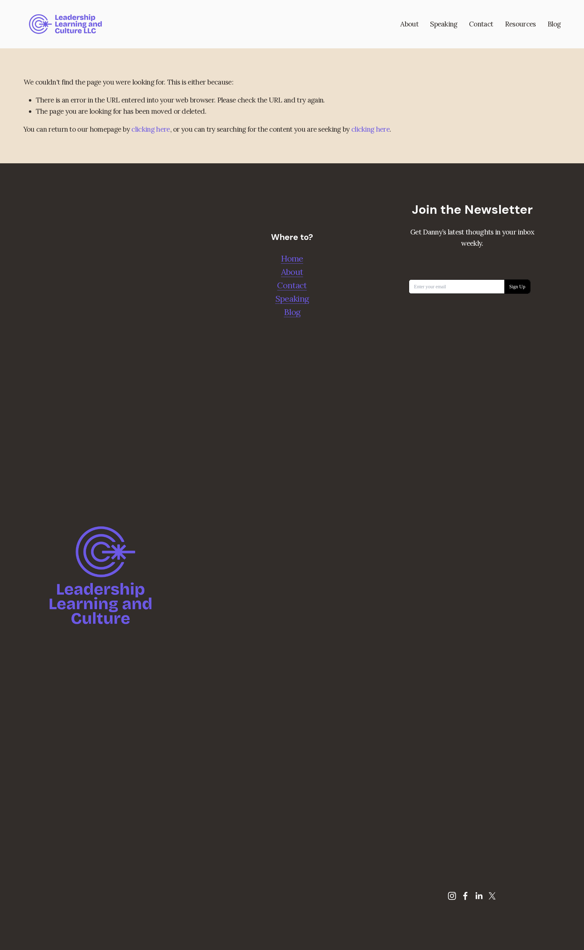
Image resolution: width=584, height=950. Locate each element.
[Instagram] (452, 896)
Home (292, 258)
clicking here (150, 129)
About (409, 23)
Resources (520, 23)
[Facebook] (465, 896)
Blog (554, 23)
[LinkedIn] (478, 896)
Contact (481, 23)
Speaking (443, 23)
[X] (492, 896)
